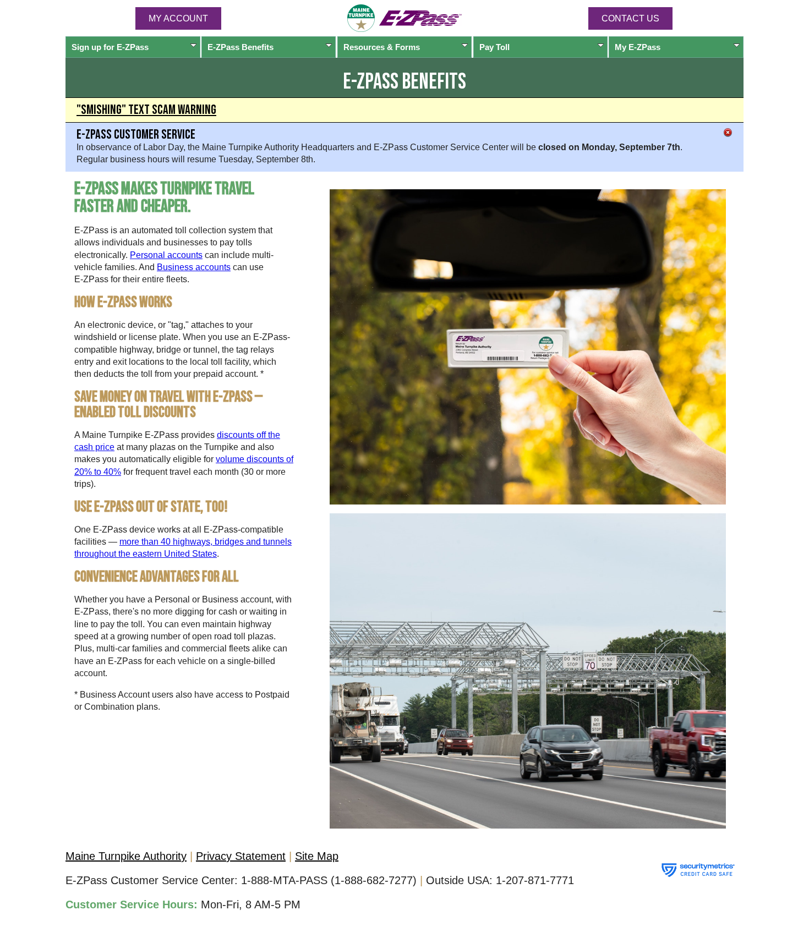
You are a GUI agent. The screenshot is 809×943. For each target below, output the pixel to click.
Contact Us (630, 18)
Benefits (240, 47)
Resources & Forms (381, 47)
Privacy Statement (241, 856)
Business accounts (194, 267)
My (637, 47)
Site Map (316, 856)
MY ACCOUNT (178, 18)
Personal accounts (166, 255)
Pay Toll (494, 47)
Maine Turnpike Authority (126, 856)
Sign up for (110, 47)
